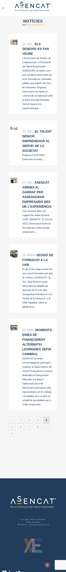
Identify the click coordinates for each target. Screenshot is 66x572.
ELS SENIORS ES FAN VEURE (35, 48)
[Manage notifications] (47, 565)
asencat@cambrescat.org (39, 525)
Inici (24, 25)
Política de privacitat (37, 519)
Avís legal (25, 519)
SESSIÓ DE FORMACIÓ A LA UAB (37, 259)
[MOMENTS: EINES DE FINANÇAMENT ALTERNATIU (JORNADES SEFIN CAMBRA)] (13, 328)
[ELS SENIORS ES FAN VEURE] (13, 42)
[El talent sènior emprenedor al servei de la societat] (13, 128)
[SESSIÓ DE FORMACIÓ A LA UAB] (13, 253)
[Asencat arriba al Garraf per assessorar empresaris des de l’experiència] (13, 180)
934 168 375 (22, 525)
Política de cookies (33, 522)
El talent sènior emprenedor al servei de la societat (37, 141)
